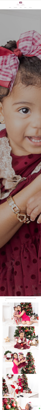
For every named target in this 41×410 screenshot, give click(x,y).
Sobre (25, 7)
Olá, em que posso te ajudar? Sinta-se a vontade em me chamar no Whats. (35, 406)
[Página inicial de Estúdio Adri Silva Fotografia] (20, 3)
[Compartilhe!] (20, 324)
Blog (21, 7)
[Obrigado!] (18, 324)
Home (10, 7)
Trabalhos (15, 7)
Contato (30, 7)
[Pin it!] (22, 324)
